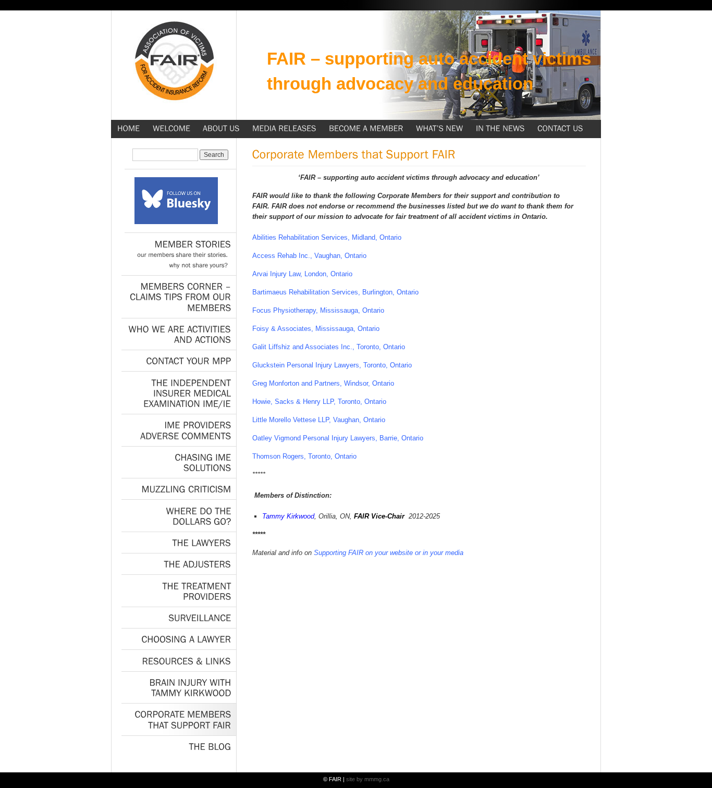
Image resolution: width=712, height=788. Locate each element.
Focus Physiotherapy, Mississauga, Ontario (318, 310)
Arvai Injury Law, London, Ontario (302, 274)
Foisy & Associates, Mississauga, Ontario (315, 329)
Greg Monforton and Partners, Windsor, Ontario (323, 383)
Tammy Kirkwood (288, 516)
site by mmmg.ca (367, 779)
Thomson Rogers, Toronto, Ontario (304, 456)
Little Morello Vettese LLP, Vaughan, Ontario (318, 420)
